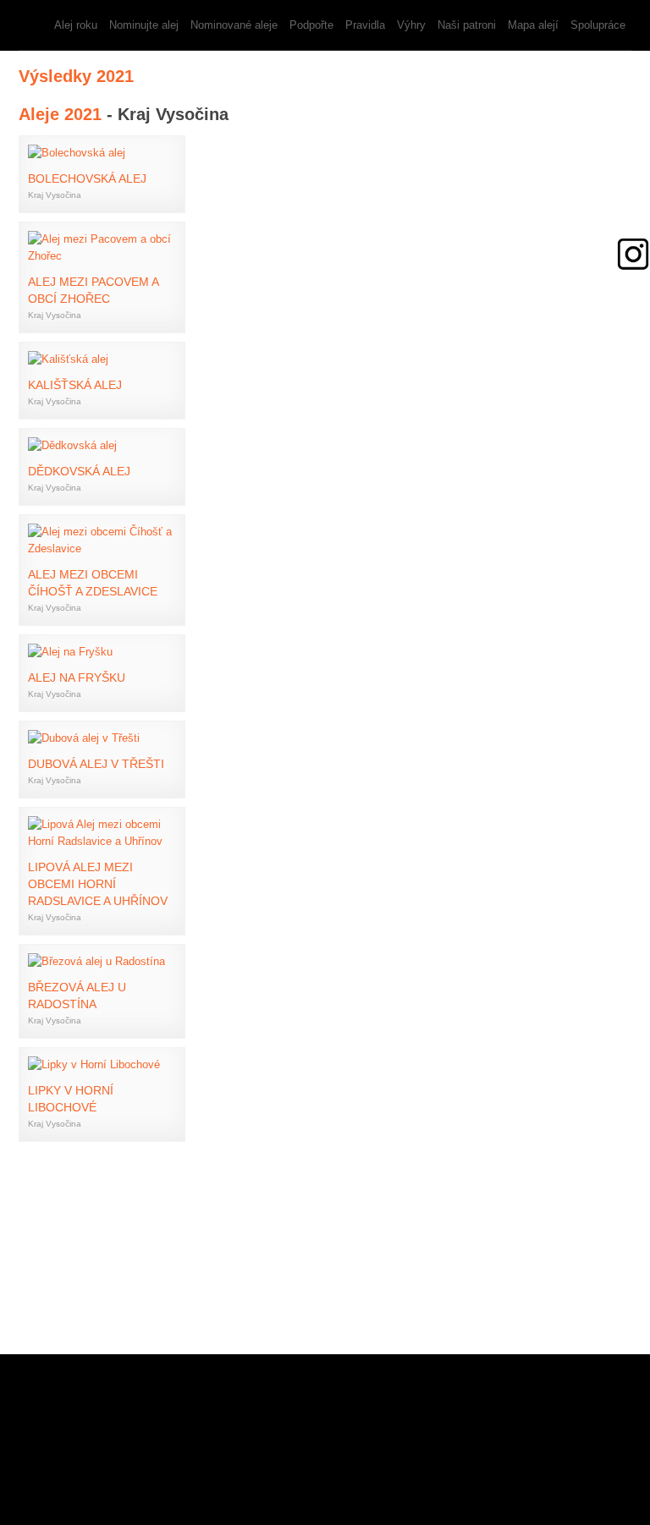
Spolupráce (597, 25)
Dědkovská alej (79, 471)
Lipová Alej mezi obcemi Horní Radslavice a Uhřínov (98, 884)
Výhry (411, 25)
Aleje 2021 (60, 114)
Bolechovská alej (87, 178)
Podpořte (311, 25)
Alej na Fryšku (76, 677)
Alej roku (75, 25)
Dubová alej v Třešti (96, 764)
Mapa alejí (533, 25)
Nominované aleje (234, 25)
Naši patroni (467, 25)
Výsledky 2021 (76, 76)
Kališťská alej (75, 385)
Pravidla (365, 25)
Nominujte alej (144, 25)
